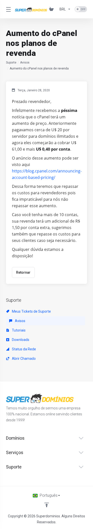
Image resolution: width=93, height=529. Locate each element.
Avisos (25, 62)
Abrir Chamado (23, 359)
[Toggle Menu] (7, 9)
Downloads (20, 340)
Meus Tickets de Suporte (31, 311)
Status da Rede (23, 349)
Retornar (23, 272)
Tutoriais (18, 330)
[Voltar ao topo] (46, 505)
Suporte (11, 62)
